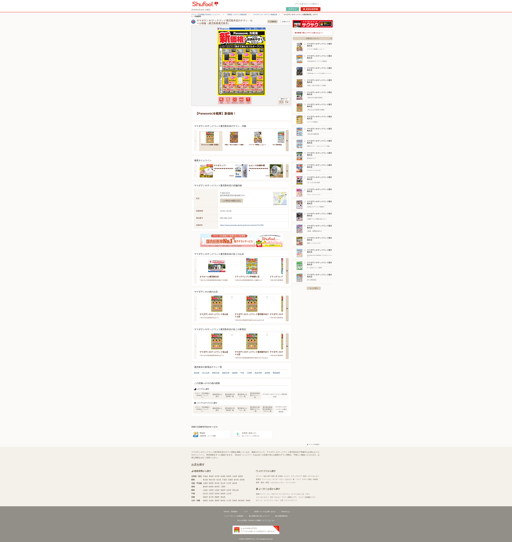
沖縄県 (248, 500)
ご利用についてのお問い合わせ (264, 512)
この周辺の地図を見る (231, 201)
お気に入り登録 (232, 297)
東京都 (205, 480)
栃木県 (236, 480)
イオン (307, 494)
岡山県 (205, 494)
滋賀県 (223, 490)
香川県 (211, 497)
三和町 (249, 373)
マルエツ (277, 497)
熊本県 (223, 500)
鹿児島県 (241, 500)
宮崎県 (234, 500)
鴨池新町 (276, 373)
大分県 (228, 500)
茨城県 (230, 480)
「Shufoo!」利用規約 (229, 512)
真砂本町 (258, 373)
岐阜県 (217, 487)
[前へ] (195, 140)
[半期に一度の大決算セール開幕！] (234, 137)
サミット (259, 500)
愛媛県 (217, 497)
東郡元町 (216, 373)
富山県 (223, 483)
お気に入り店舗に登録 (284, 21)
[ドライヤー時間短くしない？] (258, 137)
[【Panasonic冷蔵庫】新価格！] (210, 137)
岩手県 (217, 476)
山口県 (228, 494)
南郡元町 (226, 373)
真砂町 (267, 373)
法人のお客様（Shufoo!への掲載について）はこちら (256, 520)
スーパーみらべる (297, 494)
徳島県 (205, 497)
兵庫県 (211, 490)
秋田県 (228, 476)
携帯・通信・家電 (262, 482)
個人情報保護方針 (281, 516)
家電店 (258, 479)
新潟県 (217, 483)
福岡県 (205, 500)
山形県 (234, 476)
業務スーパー (261, 494)
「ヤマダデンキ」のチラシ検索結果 (264, 14)
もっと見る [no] (314, 288)
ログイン (292, 9)
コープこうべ (268, 500)
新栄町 (197, 373)
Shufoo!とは (285, 512)
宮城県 (223, 476)
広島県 (211, 494)
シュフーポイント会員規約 (233, 516)
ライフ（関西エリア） (290, 497)
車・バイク (297, 479)
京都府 (217, 490)
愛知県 (205, 487)
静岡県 (211, 487)
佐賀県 (211, 500)
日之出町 (206, 373)
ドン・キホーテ (272, 494)
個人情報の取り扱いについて (259, 516)
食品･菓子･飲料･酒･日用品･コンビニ (276, 476)
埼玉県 (218, 480)
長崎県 (217, 500)
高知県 (223, 497)
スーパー (259, 476)
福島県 (240, 476)
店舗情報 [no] (272, 21)
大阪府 (205, 490)
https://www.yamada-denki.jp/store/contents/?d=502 (242, 225)
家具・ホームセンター (311, 476)
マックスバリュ (284, 494)
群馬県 (242, 480)
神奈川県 (212, 480)
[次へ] (287, 140)
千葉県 (224, 480)
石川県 (228, 483)
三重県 (223, 487)
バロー (276, 500)
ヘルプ (245, 512)
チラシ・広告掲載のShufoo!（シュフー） (206, 14)
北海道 (205, 476)
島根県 (223, 494)
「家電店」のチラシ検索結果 (236, 14)
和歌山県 (235, 490)
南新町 (235, 373)
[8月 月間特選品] (282, 137)
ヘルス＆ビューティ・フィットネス (282, 482)
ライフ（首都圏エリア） (307, 497)
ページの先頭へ (313, 444)
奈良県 (228, 490)
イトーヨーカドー (262, 497)
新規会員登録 (311, 9)
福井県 (234, 483)
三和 (281, 500)
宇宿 (242, 373)
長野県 (211, 483)
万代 (271, 497)
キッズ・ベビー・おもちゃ (282, 479)
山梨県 (205, 483)
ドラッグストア (296, 476)
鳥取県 (217, 494)
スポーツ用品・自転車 (310, 479)
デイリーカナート (290, 500)
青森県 (211, 476)
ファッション (266, 479)
